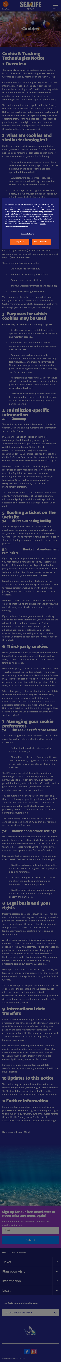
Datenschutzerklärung (20, 226)
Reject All (20, 242)
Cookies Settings (27, 234)
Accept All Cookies (41, 242)
